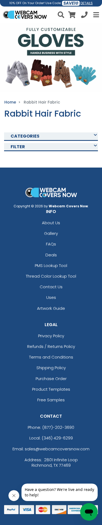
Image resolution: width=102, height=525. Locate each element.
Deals (51, 255)
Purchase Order (51, 378)
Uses (51, 297)
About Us (51, 223)
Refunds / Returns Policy (51, 346)
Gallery (51, 233)
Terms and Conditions (51, 357)
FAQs (51, 244)
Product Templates (51, 389)
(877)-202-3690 (58, 427)
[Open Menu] (95, 14)
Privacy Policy (51, 336)
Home (10, 102)
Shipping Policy (51, 368)
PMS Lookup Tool (51, 265)
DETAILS (87, 3)
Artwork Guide (51, 308)
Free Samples (51, 400)
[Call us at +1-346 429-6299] (84, 16)
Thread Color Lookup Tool (51, 276)
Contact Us (51, 287)
